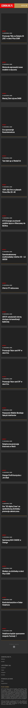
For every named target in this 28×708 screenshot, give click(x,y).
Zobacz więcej (14, 644)
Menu (23, 6)
